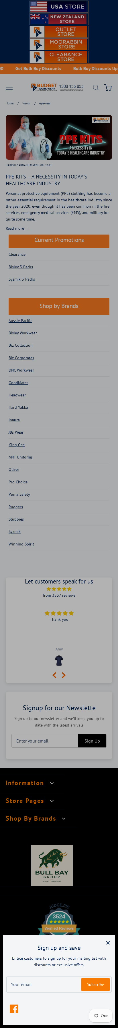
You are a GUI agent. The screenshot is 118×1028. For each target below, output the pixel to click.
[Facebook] (14, 1009)
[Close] (108, 942)
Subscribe (95, 984)
